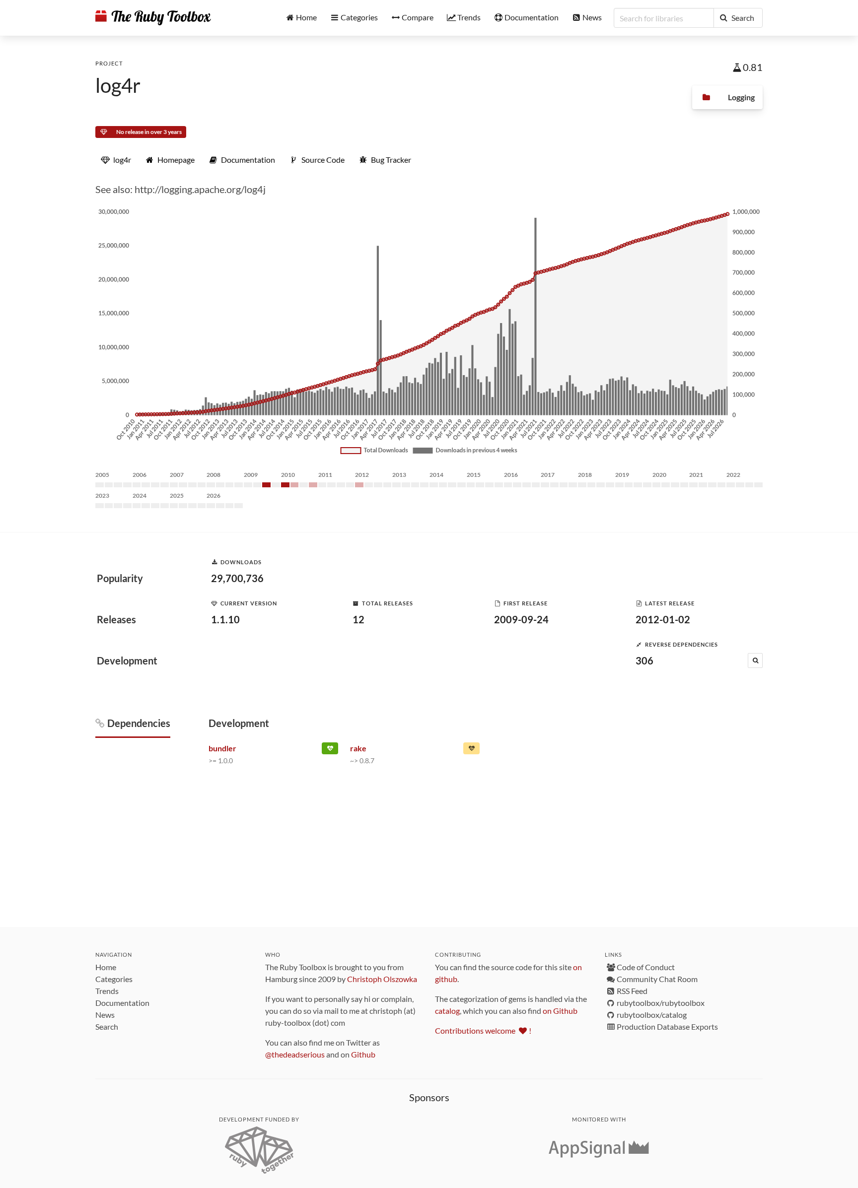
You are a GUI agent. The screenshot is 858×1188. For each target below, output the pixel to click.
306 (644, 660)
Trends (107, 990)
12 (358, 619)
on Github (560, 1010)
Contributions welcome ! (483, 1030)
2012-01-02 (663, 619)
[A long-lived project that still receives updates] (330, 750)
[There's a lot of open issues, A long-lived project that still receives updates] (471, 750)
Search (106, 1026)
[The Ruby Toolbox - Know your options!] (153, 18)
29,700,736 (237, 578)
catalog (447, 1010)
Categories (114, 979)
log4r (118, 85)
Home (105, 967)
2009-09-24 (521, 619)
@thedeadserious (295, 1054)
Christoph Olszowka (382, 979)
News (105, 1014)
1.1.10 (225, 619)
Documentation (122, 1002)
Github (363, 1054)
